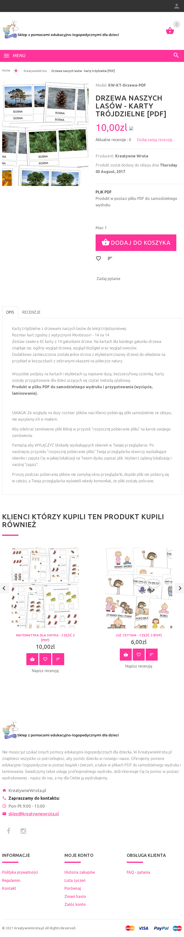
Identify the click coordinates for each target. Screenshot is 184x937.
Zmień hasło (75, 896)
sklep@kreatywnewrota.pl (33, 813)
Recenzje (31, 312)
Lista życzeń (75, 880)
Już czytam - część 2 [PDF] (138, 635)
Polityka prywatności (20, 872)
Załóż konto (75, 904)
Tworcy (16, 71)
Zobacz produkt (32, 659)
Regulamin (11, 880)
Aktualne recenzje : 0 (113, 139)
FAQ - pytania (138, 872)
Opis (10, 312)
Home (6, 70)
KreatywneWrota (35, 70)
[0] (170, 33)
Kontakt (9, 888)
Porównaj (72, 888)
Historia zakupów (79, 872)
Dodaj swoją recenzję (154, 139)
